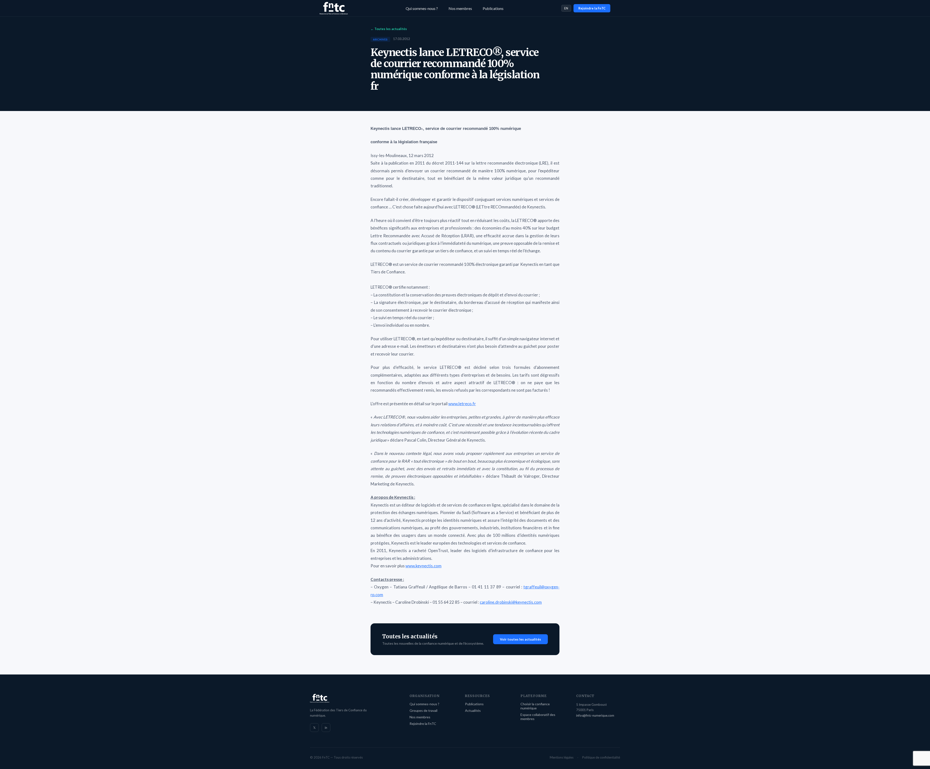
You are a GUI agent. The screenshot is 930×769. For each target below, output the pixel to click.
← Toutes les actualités (389, 29)
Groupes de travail (423, 710)
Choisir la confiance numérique (535, 706)
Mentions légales (562, 757)
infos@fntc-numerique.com (595, 715)
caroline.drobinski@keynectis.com (511, 602)
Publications (493, 8)
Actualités (473, 710)
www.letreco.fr (462, 403)
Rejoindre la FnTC (591, 8)
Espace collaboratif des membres (537, 717)
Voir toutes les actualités (520, 639)
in (326, 727)
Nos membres (460, 8)
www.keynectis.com (423, 565)
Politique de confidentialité (601, 757)
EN (566, 8)
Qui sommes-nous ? (422, 8)
